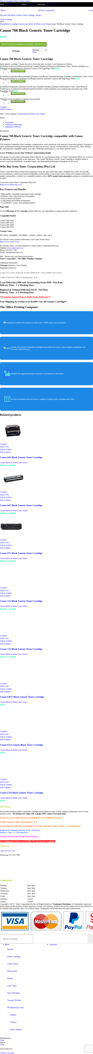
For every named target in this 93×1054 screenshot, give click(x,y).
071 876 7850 (50, 4)
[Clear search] (85, 938)
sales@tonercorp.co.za (12, 4)
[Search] (90, 938)
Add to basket (18, 101)
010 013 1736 (31, 4)
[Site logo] (47, 10)
